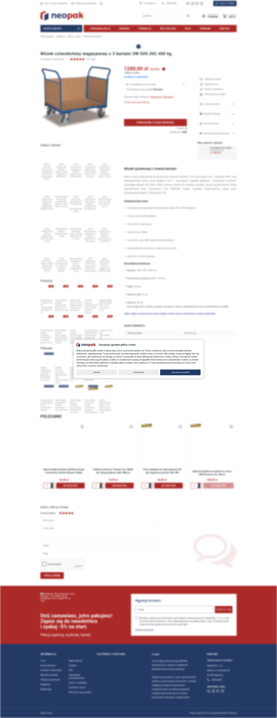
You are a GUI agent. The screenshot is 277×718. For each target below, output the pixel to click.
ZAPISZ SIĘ (223, 609)
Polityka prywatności (144, 629)
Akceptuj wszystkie (180, 372)
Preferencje (138, 372)
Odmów (96, 372)
